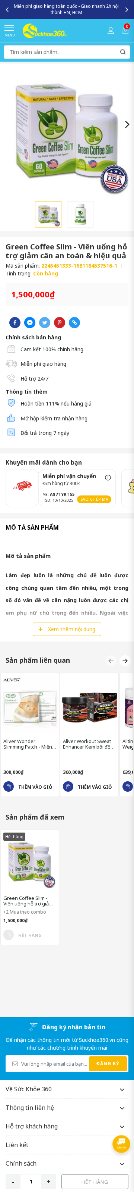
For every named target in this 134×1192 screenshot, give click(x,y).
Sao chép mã (94, 499)
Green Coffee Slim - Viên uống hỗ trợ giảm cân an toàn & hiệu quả (28, 901)
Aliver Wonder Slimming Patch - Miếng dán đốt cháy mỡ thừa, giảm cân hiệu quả (29, 744)
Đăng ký (107, 1063)
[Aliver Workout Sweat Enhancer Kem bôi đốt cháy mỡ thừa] (89, 705)
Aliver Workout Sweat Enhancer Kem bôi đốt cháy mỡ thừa (87, 744)
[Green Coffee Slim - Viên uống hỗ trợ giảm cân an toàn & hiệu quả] (30, 862)
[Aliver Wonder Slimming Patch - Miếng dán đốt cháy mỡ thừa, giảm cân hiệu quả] (30, 705)
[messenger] (29, 322)
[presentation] (7, 9)
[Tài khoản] (111, 30)
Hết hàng (95, 1182)
